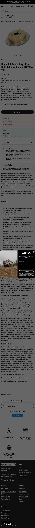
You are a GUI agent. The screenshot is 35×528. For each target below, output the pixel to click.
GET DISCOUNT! (26, 271)
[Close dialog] (34, 251)
